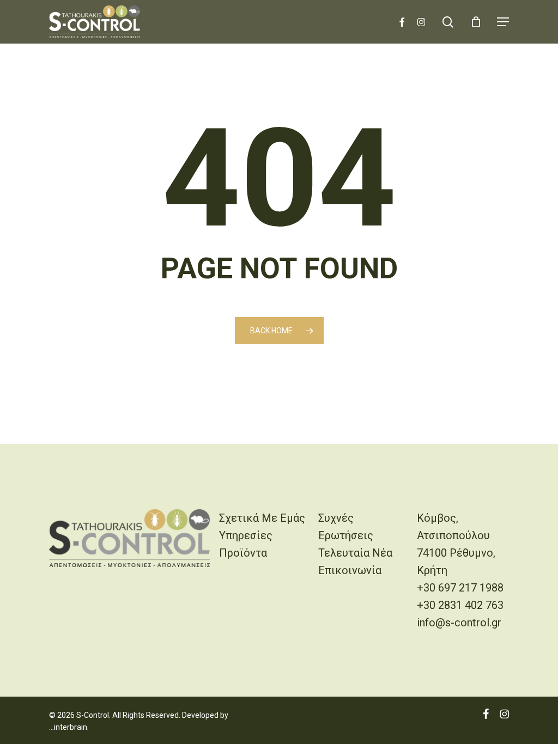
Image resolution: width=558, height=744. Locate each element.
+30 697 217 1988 (460, 587)
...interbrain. (69, 727)
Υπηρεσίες (245, 535)
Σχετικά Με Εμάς (262, 518)
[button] (503, 21)
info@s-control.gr (459, 622)
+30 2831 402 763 (460, 605)
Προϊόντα (243, 552)
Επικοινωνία (349, 570)
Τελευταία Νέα (355, 552)
